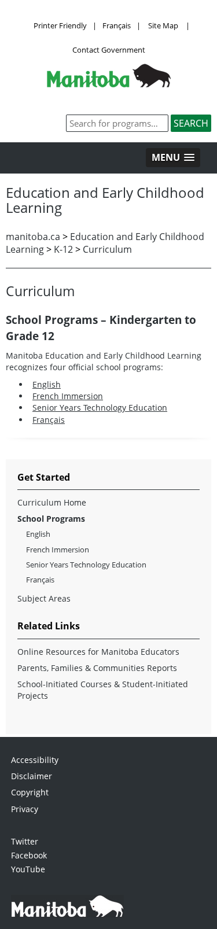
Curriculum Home (51, 502)
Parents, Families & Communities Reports (97, 667)
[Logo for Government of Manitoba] (109, 84)
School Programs (51, 518)
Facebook (29, 855)
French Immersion (67, 395)
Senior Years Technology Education (99, 407)
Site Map (163, 25)
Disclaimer (31, 776)
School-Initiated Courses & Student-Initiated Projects (102, 690)
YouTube (28, 869)
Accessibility (34, 759)
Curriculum (107, 249)
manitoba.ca (33, 236)
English (46, 384)
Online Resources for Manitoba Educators (98, 651)
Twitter (24, 841)
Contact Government (108, 50)
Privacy (24, 808)
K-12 (63, 249)
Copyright (30, 792)
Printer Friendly (60, 25)
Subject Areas (44, 598)
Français (116, 25)
